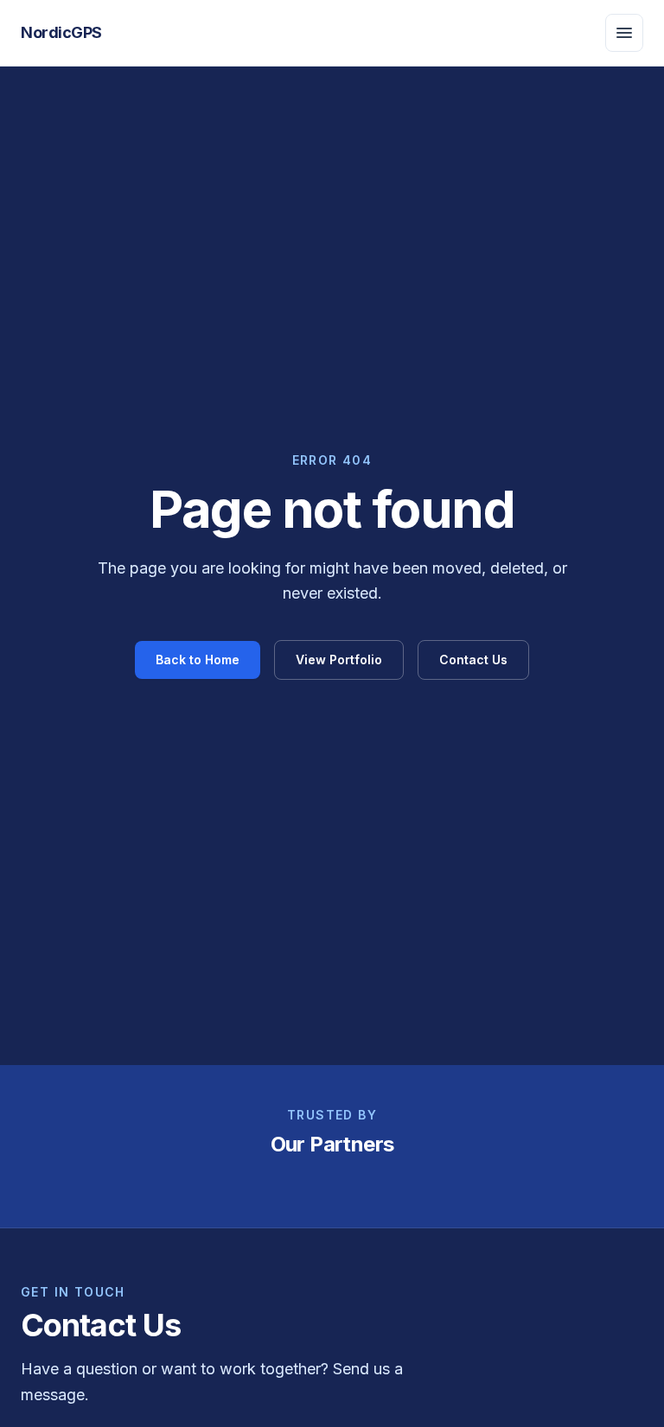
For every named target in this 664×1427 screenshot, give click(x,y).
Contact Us (473, 659)
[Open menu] (624, 33)
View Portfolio (339, 659)
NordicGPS (61, 32)
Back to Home (197, 659)
